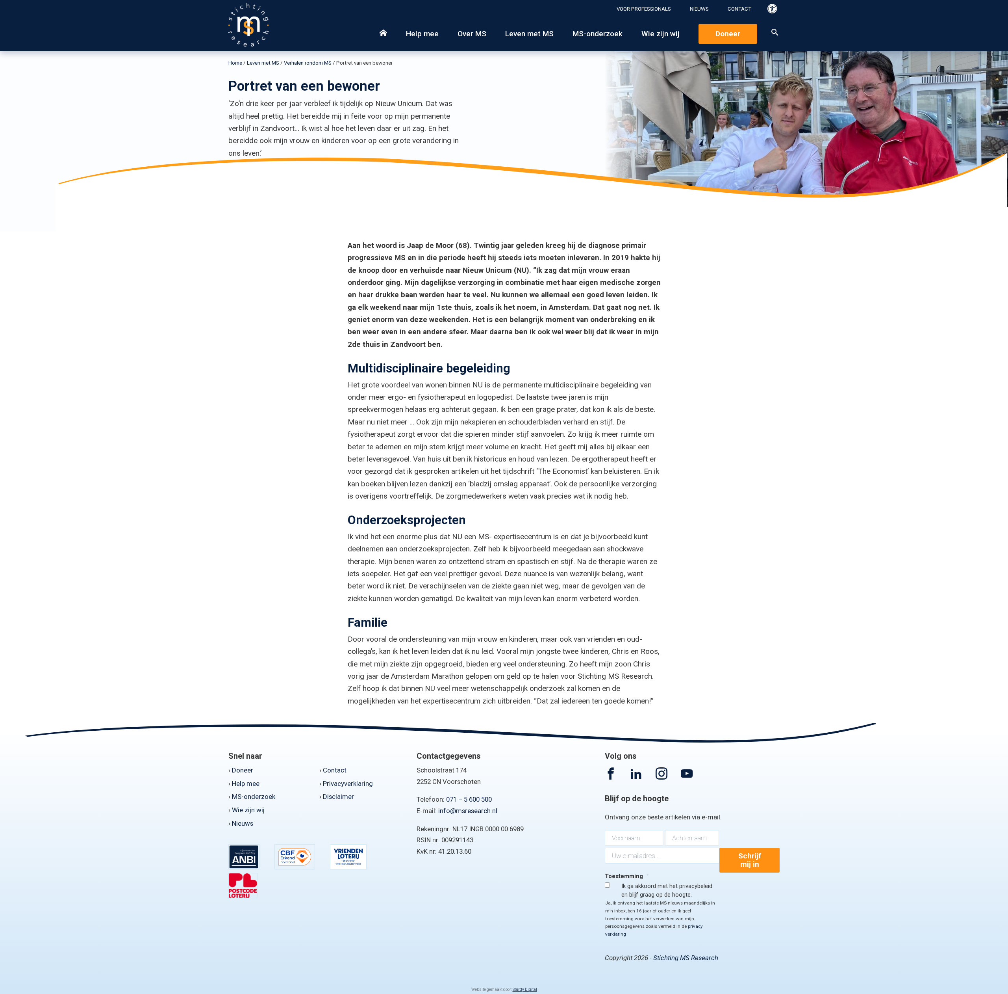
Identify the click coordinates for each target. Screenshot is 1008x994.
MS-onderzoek (598, 33)
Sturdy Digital (525, 989)
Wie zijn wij (660, 33)
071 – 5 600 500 (469, 799)
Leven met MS (529, 33)
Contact (739, 9)
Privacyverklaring (348, 783)
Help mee (422, 33)
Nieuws (699, 9)
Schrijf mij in (749, 860)
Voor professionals (644, 9)
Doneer (727, 33)
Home (235, 63)
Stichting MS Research (685, 958)
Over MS (472, 33)
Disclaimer (338, 796)
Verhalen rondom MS (308, 63)
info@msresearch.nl (467, 811)
